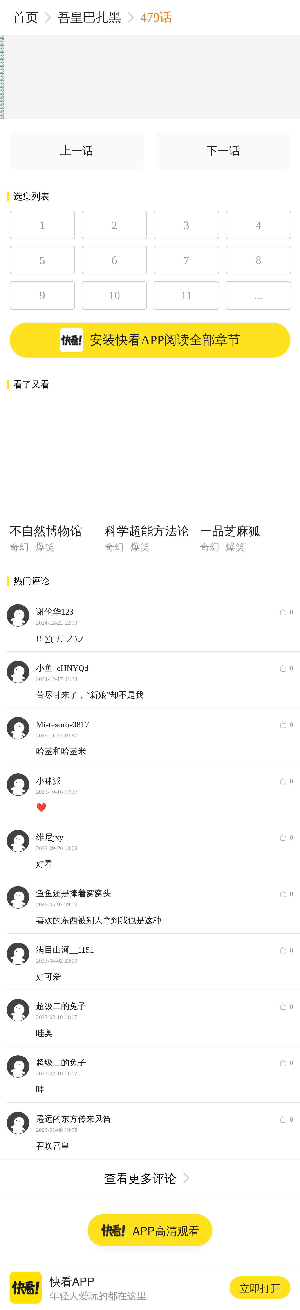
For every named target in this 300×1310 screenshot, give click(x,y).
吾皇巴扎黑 (89, 17)
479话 (156, 17)
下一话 (223, 151)
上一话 (77, 151)
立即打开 (260, 1287)
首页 (25, 17)
